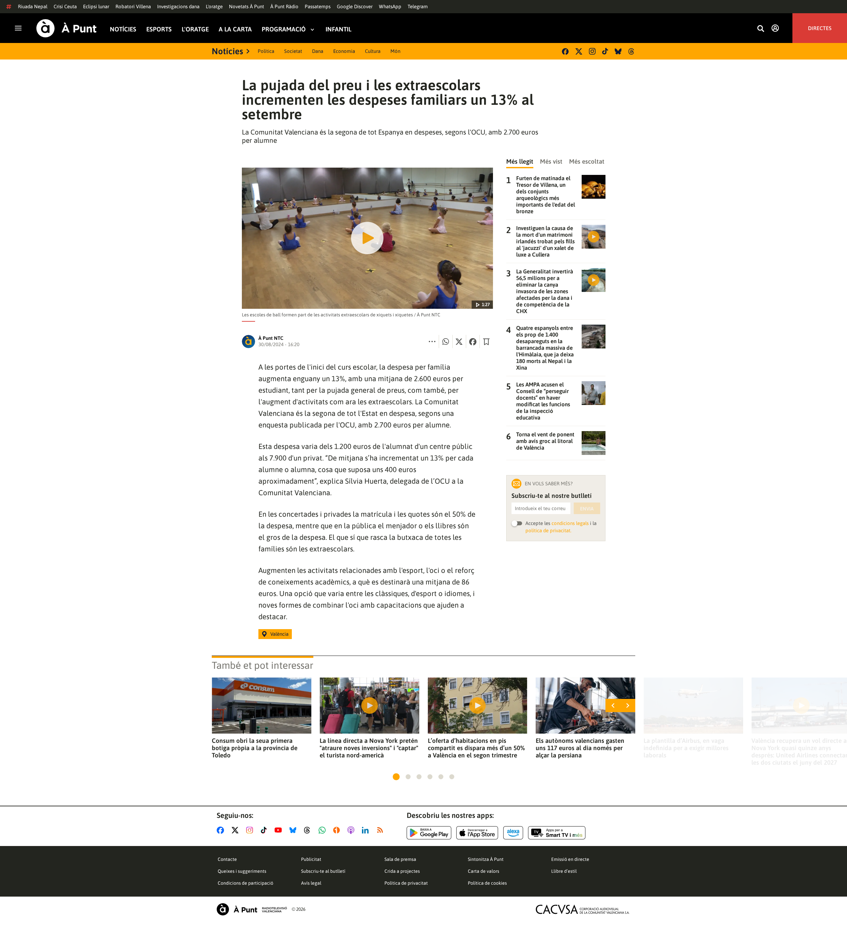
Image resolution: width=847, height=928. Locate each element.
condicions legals (570, 523)
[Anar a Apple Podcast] (352, 830)
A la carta (235, 29)
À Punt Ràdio (284, 6)
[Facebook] (565, 51)
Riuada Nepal (32, 6)
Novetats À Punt (246, 6)
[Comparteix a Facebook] (472, 341)
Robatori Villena (133, 6)
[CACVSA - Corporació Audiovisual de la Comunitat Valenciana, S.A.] (582, 909)
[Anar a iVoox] (337, 830)
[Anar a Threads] (309, 830)
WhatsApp (390, 6)
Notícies (123, 29)
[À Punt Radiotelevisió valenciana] (252, 909)
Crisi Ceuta (65, 6)
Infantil (338, 29)
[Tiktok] (605, 51)
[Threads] (631, 51)
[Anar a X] (236, 830)
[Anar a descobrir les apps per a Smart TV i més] (557, 832)
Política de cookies (487, 883)
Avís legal (311, 883)
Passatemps (318, 6)
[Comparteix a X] (459, 341)
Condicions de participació (245, 883)
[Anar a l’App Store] (477, 832)
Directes (819, 28)
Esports (159, 29)
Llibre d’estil (564, 871)
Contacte (227, 859)
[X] (578, 51)
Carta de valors (483, 871)
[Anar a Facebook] (222, 830)
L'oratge (214, 6)
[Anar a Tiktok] (265, 830)
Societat (293, 51)
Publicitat (311, 859)
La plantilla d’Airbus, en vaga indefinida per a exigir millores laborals (686, 748)
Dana (317, 51)
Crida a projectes (402, 871)
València (279, 634)
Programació (284, 29)
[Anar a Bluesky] (294, 830)
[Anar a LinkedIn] (366, 830)
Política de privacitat (406, 883)
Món (395, 51)
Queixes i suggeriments (242, 871)
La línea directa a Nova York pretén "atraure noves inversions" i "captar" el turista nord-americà (369, 748)
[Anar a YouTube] (280, 830)
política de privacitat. (548, 530)
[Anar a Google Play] (429, 832)
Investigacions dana (178, 6)
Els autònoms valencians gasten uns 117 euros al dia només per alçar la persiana (580, 748)
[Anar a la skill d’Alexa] (513, 832)
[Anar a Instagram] (251, 830)
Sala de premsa (400, 859)
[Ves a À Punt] (66, 28)
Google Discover (355, 6)
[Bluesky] (618, 51)
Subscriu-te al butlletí (323, 871)
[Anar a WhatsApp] (323, 830)
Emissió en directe (570, 859)
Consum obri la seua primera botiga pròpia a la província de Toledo (254, 748)
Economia (344, 51)
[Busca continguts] (761, 28)
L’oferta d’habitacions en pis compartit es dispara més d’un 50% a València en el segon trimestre (476, 748)
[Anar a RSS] (381, 830)
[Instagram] (592, 51)
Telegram (418, 6)
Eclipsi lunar (96, 6)
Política (266, 51)
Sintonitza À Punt (486, 859)
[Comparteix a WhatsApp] (445, 341)
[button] (396, 776)
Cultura (372, 51)
